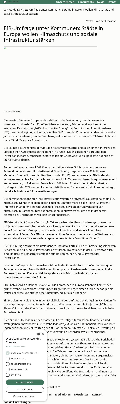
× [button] (43, 334)
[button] (25, 396)
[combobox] (38, 334)
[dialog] (25, 365)
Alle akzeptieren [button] (25, 382)
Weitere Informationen (15, 346)
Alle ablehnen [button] (24, 389)
